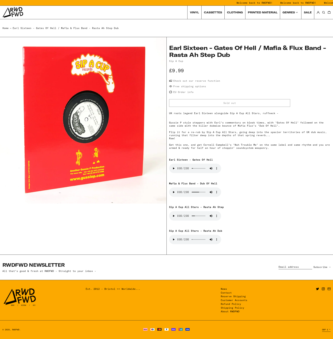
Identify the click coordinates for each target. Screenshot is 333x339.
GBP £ (325, 329)
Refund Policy (231, 304)
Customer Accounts (234, 300)
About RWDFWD (230, 311)
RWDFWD (15, 329)
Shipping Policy (232, 307)
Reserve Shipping (233, 296)
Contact (226, 292)
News (224, 288)
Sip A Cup (176, 61)
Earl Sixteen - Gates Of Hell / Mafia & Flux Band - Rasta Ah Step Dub (66, 28)
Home (5, 28)
